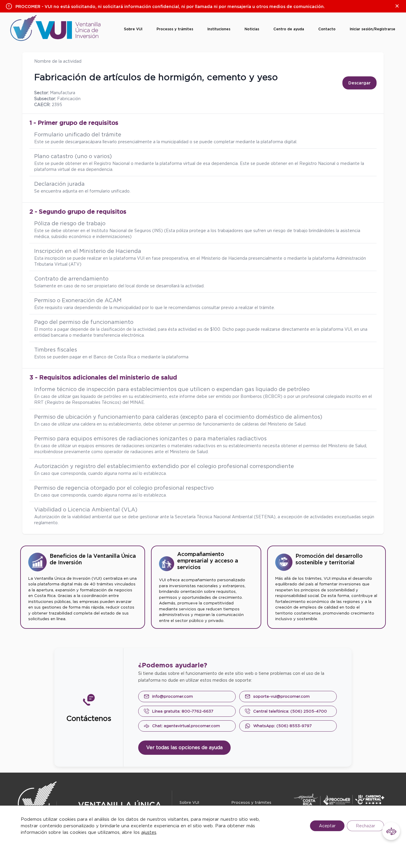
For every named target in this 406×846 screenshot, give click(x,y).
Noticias (252, 29)
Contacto (327, 29)
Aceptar (327, 825)
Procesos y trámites (175, 29)
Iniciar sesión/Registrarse (372, 29)
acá (88, 141)
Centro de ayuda (288, 29)
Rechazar (365, 825)
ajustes (148, 832)
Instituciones (218, 29)
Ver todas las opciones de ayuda (184, 747)
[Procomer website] (344, 799)
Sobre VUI (133, 29)
